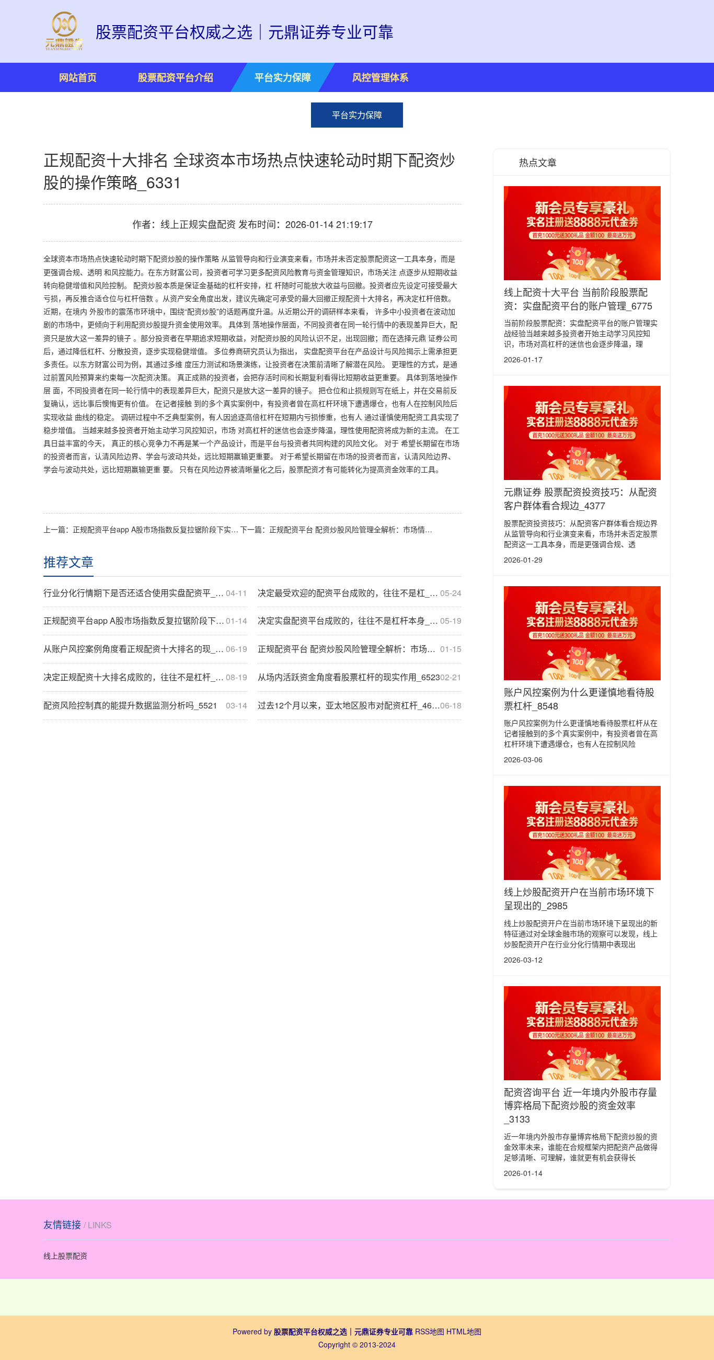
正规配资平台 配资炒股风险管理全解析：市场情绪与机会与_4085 (352, 529)
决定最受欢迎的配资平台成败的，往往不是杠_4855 (360, 593)
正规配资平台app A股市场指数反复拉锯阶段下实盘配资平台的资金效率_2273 (156, 529)
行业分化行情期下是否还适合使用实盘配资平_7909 (145, 593)
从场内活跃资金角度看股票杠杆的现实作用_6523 (360, 677)
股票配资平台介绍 (175, 77)
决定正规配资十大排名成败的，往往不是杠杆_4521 (145, 677)
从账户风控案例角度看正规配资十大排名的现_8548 (145, 649)
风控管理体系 (380, 77)
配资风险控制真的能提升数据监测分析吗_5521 (145, 705)
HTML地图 (463, 1331)
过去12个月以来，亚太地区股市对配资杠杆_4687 (360, 705)
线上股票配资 (65, 1255)
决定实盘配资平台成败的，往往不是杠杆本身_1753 (360, 620)
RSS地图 (429, 1331)
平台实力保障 (283, 77)
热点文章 (538, 162)
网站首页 (78, 77)
